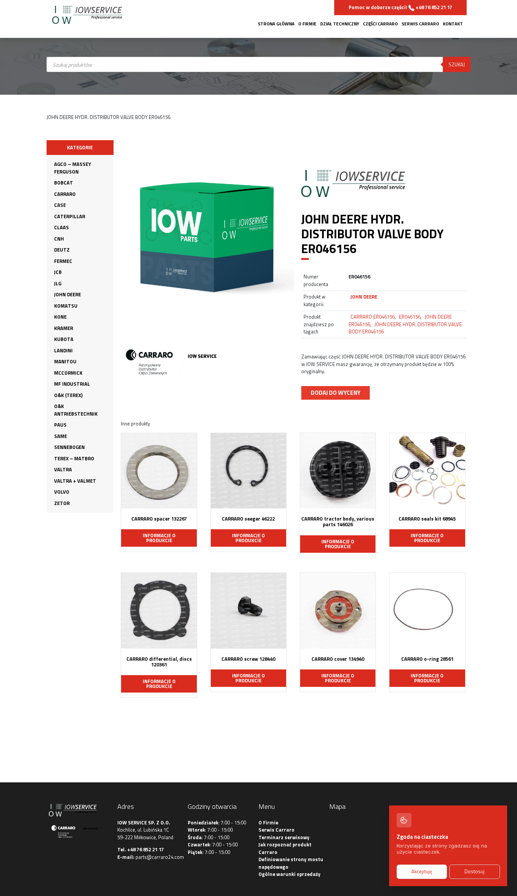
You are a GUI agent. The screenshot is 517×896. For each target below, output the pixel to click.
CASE (60, 205)
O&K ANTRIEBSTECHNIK (76, 410)
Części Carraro (380, 23)
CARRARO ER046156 (372, 317)
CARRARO (65, 194)
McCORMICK (68, 373)
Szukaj (456, 64)
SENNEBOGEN (69, 447)
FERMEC (63, 261)
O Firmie (307, 23)
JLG (57, 283)
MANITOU (65, 361)
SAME (60, 436)
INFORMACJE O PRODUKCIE (159, 538)
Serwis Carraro (420, 23)
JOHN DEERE (67, 294)
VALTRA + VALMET (75, 481)
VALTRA (63, 469)
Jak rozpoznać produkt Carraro (284, 848)
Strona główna (276, 23)
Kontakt (453, 23)
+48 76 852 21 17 (145, 849)
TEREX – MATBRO (74, 458)
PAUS (60, 424)
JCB (58, 272)
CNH (59, 238)
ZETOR (62, 503)
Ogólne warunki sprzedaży (289, 874)
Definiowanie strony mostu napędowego (290, 863)
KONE (60, 317)
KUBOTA (63, 339)
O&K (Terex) (68, 395)
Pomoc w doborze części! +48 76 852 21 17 (400, 7)
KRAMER (63, 328)
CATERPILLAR (69, 216)
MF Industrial (72, 384)
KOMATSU (66, 306)
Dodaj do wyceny (335, 392)
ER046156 (409, 317)
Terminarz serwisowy (284, 837)
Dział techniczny (339, 23)
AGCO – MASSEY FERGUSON (72, 167)
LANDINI (63, 350)
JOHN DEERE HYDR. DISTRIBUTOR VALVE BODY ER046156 (405, 328)
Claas (61, 227)
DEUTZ (62, 249)
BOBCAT (63, 182)
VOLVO (61, 492)
